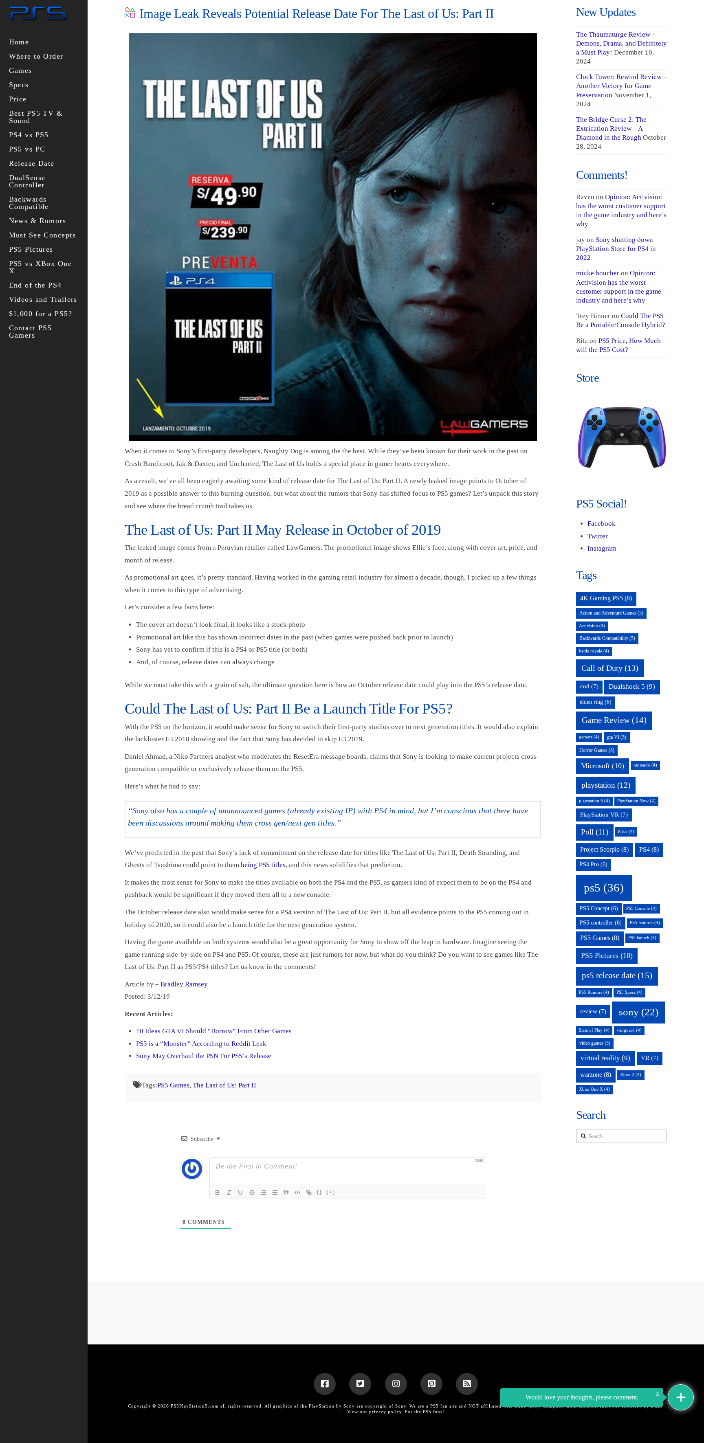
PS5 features (645, 922)
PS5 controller (601, 923)
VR (649, 1057)
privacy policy (385, 1411)
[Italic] (229, 1192)
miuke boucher (597, 273)
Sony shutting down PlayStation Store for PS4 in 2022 (616, 248)
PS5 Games (173, 1085)
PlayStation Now (636, 801)
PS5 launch (642, 938)
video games (594, 1043)
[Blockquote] (286, 1192)
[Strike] (251, 1192)
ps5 (604, 887)
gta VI (616, 737)
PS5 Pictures (607, 955)
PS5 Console (641, 908)
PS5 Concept (599, 908)
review (593, 1011)
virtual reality (605, 1058)
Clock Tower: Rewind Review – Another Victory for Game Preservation (621, 86)
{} (319, 1192)
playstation (605, 785)
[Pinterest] (431, 1384)
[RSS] (467, 1384)
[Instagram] (396, 1384)
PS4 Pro (593, 864)
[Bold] (217, 1192)
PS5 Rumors (594, 992)
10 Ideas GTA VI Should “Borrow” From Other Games (214, 1031)
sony (638, 1011)
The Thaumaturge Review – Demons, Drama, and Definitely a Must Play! (621, 43)
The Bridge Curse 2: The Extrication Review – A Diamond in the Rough (611, 128)
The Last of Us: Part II (224, 1085)
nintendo (645, 765)
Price (626, 831)
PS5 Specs (629, 992)
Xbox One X (594, 1089)
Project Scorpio (604, 849)
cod (589, 686)
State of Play (594, 1030)
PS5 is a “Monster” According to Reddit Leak (201, 1044)
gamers (589, 737)
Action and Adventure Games (611, 613)
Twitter (597, 536)
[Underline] (240, 1192)
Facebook (601, 523)
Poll (594, 832)
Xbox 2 (630, 1074)
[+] (330, 1192)
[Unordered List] (274, 1192)
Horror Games (596, 750)
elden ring (596, 702)
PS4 (649, 849)
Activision (592, 626)
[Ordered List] (263, 1192)
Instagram (601, 548)
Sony (400, 1405)
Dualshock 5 (632, 686)
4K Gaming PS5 (606, 598)
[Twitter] (360, 1384)
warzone (595, 1074)
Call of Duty (609, 667)
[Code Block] (297, 1192)
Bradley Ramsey (184, 984)
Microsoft (602, 766)
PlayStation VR (604, 814)
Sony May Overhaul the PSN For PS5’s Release (203, 1056)
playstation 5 (594, 801)
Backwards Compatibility (607, 638)
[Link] (309, 1192)
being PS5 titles (263, 865)
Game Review (614, 720)
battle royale (594, 651)
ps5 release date (617, 975)
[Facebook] (325, 1384)
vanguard (629, 1030)
